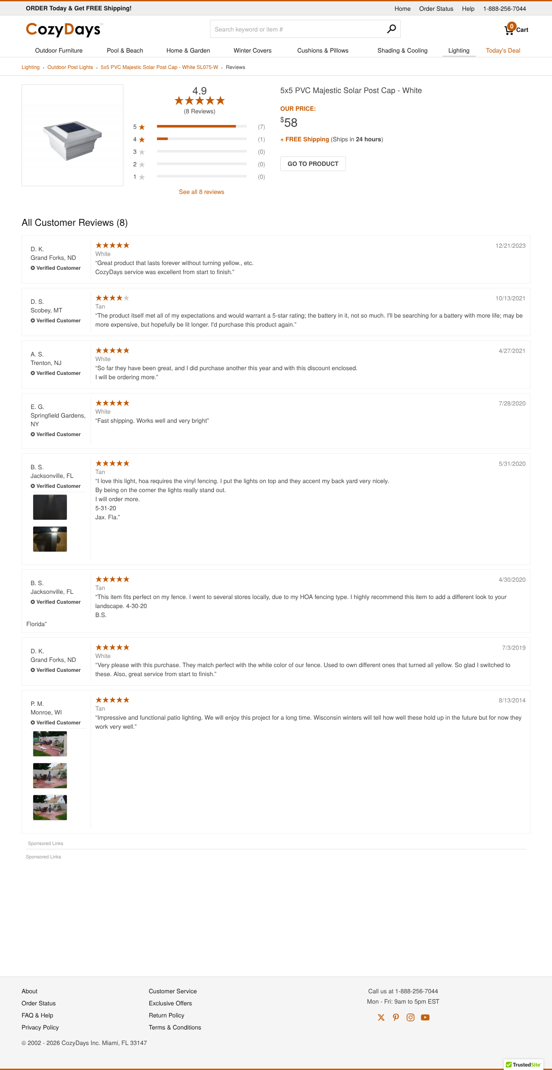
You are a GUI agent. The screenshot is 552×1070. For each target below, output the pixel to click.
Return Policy (167, 1015)
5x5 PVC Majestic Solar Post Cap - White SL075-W (159, 67)
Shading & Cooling (403, 50)
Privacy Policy (40, 1027)
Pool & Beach (125, 50)
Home (403, 8)
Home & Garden (188, 50)
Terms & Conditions (175, 1027)
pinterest (396, 1017)
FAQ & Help (37, 1015)
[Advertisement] (276, 913)
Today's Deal (503, 50)
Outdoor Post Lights (70, 67)
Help (468, 8)
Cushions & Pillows (322, 50)
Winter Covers (253, 50)
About (30, 990)
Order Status (436, 8)
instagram (410, 1017)
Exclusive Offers (170, 1002)
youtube (425, 1017)
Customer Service (173, 990)
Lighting (459, 50)
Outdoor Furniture (59, 50)
